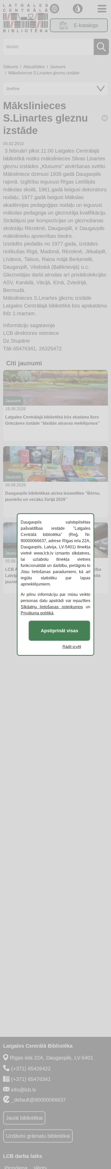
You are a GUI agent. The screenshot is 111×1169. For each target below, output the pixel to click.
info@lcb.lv (23, 1090)
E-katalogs (86, 25)
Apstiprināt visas (59, 630)
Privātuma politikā (37, 613)
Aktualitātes (34, 67)
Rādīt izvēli (71, 646)
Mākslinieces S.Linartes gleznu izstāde (44, 73)
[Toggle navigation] (102, 9)
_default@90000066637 (38, 1100)
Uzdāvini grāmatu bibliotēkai (38, 1136)
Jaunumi (58, 67)
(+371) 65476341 (31, 1079)
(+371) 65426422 (31, 1068)
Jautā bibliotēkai (24, 1118)
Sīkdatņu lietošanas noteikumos (52, 607)
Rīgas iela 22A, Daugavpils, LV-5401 (51, 1058)
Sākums (10, 67)
